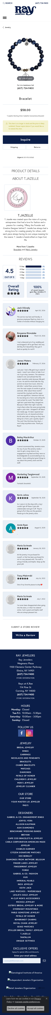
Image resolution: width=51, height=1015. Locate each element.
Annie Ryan (22, 524)
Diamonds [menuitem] (25, 772)
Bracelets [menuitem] (25, 761)
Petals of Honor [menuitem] (25, 775)
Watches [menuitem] (25, 768)
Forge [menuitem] (25, 870)
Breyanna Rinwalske (26, 333)
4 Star (22, 269)
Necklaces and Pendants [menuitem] (25, 758)
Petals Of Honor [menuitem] (25, 916)
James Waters (24, 360)
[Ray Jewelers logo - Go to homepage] (25, 11)
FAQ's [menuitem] (25, 805)
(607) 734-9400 (25, 88)
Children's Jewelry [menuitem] (25, 779)
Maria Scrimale (24, 545)
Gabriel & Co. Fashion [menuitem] (25, 873)
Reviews (25, 259)
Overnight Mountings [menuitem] (25, 909)
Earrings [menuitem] (25, 754)
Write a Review (25, 635)
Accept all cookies (35, 1008)
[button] (7, 3)
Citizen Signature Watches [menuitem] (25, 852)
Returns (37, 147)
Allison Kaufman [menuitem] (25, 824)
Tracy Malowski (24, 575)
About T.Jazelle (25, 178)
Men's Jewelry (31, 249)
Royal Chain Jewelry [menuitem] (25, 923)
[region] (25, 59)
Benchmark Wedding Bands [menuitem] (25, 831)
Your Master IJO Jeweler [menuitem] (25, 801)
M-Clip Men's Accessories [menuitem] (25, 898)
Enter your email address (25, 955)
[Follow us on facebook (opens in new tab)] (21, 733)
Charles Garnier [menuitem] (25, 849)
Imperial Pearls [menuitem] (25, 880)
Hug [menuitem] (25, 877)
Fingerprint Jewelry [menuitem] (25, 866)
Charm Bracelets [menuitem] (25, 765)
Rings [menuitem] (25, 751)
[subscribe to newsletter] (44, 960)
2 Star (22, 275)
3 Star (22, 272)
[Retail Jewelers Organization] (21, 988)
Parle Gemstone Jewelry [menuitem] (25, 912)
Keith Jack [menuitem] (25, 887)
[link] (41, 3)
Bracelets (17, 249)
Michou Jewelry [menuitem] (25, 902)
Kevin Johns (23, 495)
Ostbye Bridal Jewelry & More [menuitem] (25, 905)
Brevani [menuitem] (25, 834)
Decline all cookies (16, 1008)
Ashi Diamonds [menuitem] (25, 827)
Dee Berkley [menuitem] (25, 856)
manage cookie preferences (27, 1002)
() (43, 266)
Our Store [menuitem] (25, 798)
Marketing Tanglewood (28, 474)
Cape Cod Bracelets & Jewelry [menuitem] (25, 838)
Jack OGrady (23, 307)
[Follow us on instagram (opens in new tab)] (29, 733)
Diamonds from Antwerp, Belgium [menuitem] (25, 859)
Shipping (14, 147)
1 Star (22, 278)
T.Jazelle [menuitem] (25, 933)
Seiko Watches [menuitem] (25, 926)
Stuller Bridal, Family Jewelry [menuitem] (25, 930)
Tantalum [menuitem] (25, 937)
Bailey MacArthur (25, 437)
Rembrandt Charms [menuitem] (25, 919)
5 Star (22, 266)
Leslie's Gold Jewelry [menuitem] (25, 894)
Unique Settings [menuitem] (25, 940)
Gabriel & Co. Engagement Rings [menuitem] (25, 817)
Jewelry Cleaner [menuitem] (25, 786)
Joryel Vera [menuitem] (25, 820)
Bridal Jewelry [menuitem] (25, 747)
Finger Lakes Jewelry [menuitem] (25, 863)
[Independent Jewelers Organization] (25, 980)
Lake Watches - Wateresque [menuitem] (25, 891)
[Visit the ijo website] (41, 988)
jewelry (8, 27)
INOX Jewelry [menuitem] (25, 884)
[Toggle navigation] (4, 18)
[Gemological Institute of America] (25, 972)
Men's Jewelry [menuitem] (25, 782)
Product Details (26, 171)
